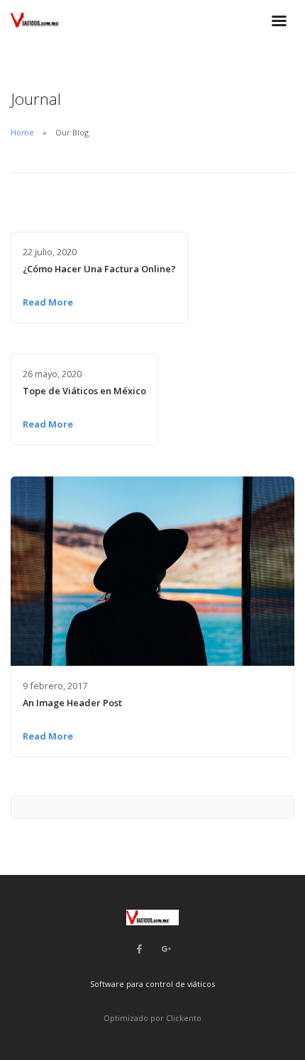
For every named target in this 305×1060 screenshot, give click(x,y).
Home (22, 132)
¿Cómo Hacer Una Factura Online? (99, 268)
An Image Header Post (72, 702)
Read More (48, 302)
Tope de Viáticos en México (84, 390)
